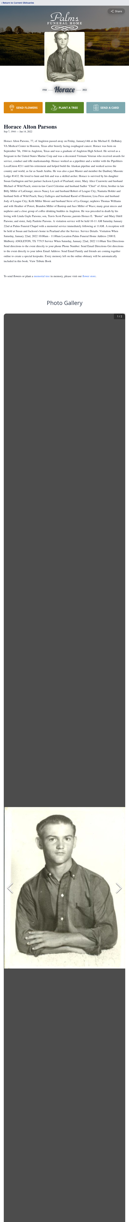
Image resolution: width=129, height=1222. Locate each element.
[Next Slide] (119, 888)
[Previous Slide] (10, 888)
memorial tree (42, 276)
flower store (89, 276)
